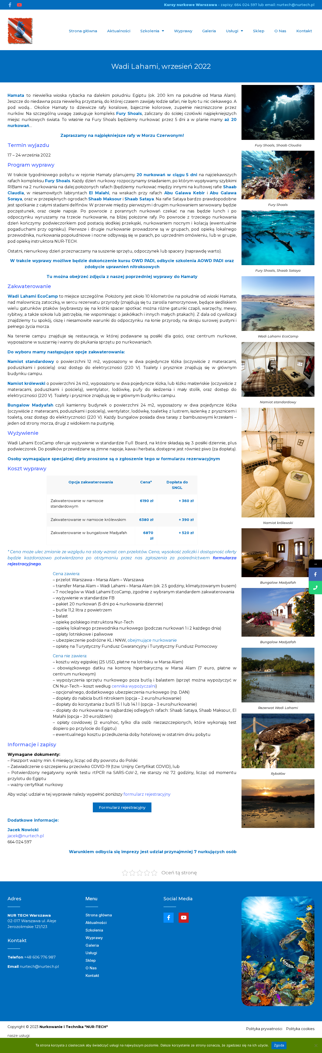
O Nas (280, 30)
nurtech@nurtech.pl (39, 966)
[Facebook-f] (10, 5)
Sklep (258, 30)
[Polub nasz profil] (315, 574)
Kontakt (304, 30)
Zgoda (279, 1045)
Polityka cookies (300, 1029)
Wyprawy (183, 30)
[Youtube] (19, 5)
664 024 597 (245, 5)
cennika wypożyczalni (133, 686)
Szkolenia (149, 30)
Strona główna (83, 30)
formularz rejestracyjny (147, 794)
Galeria (209, 30)
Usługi (232, 30)
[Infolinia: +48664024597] (315, 587)
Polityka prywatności (264, 1029)
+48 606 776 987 (40, 957)
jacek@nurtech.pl (26, 835)
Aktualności (118, 30)
